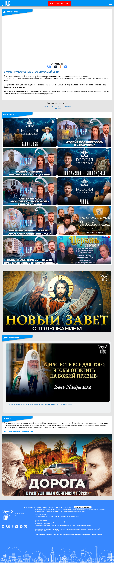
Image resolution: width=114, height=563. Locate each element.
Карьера (59, 507)
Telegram (67, 106)
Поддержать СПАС (82, 507)
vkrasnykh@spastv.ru (84, 525)
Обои (45, 507)
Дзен (45, 106)
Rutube (58, 109)
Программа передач (32, 507)
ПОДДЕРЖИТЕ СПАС (59, 3)
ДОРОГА (7, 418)
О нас (51, 507)
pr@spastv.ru (47, 524)
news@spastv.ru (66, 522)
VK (52, 106)
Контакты (69, 507)
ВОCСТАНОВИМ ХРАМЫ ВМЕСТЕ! (18, 431)
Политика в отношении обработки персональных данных (81, 534)
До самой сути (10, 12)
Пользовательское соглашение (46, 534)
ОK (58, 106)
